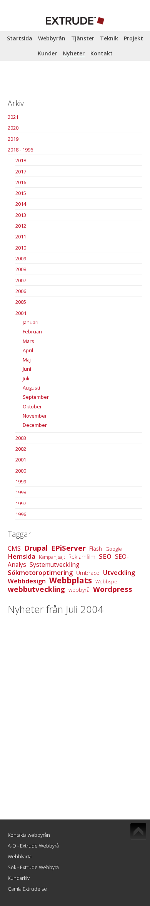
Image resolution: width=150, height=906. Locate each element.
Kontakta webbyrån (29, 834)
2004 (20, 313)
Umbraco (88, 572)
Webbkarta (20, 856)
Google (113, 548)
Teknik (109, 38)
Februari (32, 331)
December (35, 424)
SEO (105, 556)
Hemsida (21, 556)
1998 (20, 492)
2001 (20, 459)
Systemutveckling (54, 565)
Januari (30, 322)
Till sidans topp (138, 831)
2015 (20, 193)
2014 (20, 203)
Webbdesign (27, 580)
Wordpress (112, 589)
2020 (13, 127)
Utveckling (119, 572)
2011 (20, 236)
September (36, 396)
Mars (28, 341)
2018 (20, 160)
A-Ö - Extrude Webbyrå (33, 845)
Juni (27, 368)
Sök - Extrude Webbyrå (33, 867)
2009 (20, 258)
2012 (20, 225)
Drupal (36, 548)
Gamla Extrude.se (27, 888)
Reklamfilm (81, 556)
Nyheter (74, 53)
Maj (27, 359)
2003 (20, 438)
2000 (20, 470)
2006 (20, 291)
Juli (26, 378)
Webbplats (70, 580)
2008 (20, 269)
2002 (20, 448)
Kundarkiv (19, 877)
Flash (95, 548)
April (28, 350)
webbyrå (79, 589)
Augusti (31, 387)
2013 (20, 215)
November (35, 415)
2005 (20, 301)
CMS (14, 549)
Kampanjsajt (52, 556)
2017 (20, 171)
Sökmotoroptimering (40, 572)
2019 (13, 138)
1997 (20, 503)
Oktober (32, 406)
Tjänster (82, 38)
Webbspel (106, 581)
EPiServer (68, 548)
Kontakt (101, 53)
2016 (20, 182)
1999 (20, 481)
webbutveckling (36, 589)
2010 (20, 247)
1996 (20, 514)
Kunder (47, 53)
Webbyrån (51, 38)
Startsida (19, 38)
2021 (13, 116)
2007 (20, 280)
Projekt (133, 38)
